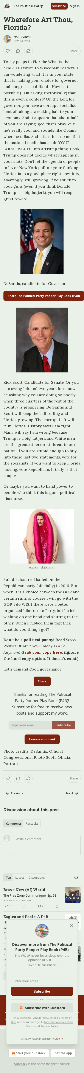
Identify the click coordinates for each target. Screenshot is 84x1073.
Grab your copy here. (42, 652)
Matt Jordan (22, 36)
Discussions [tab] (36, 878)
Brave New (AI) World (24, 889)
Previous (17, 793)
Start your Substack (30, 1053)
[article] (42, 898)
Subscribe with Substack (45, 1008)
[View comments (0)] (18, 51)
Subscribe (59, 6)
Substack (20, 1064)
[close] (71, 925)
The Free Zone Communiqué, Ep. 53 (30, 895)
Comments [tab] (13, 824)
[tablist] (22, 823)
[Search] (76, 877)
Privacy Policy (49, 1026)
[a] (72, 894)
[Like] (7, 51)
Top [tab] (8, 878)
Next (69, 793)
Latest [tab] (19, 878)
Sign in (75, 6)
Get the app (63, 1053)
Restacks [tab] (32, 824)
